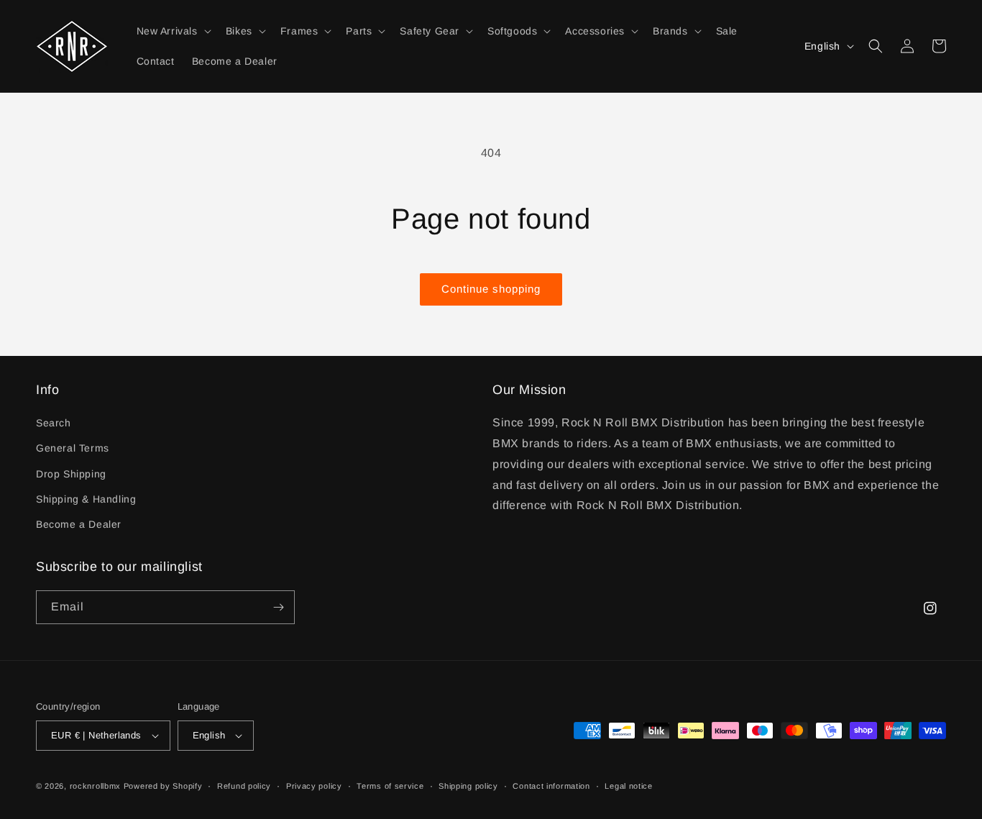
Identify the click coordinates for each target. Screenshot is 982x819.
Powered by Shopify (163, 786)
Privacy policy (314, 786)
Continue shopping (491, 289)
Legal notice (628, 786)
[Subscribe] (278, 607)
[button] (172, 31)
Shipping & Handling (86, 499)
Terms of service (390, 786)
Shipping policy (468, 786)
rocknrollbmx (95, 786)
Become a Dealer (78, 524)
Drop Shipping (71, 474)
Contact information (551, 786)
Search (53, 423)
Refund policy (244, 786)
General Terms (72, 448)
